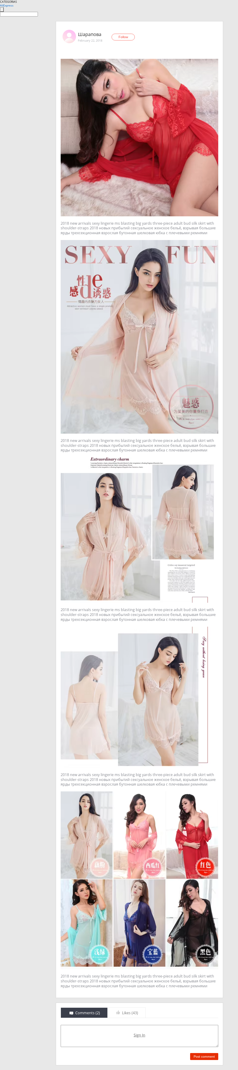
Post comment (204, 1056)
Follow (123, 37)
